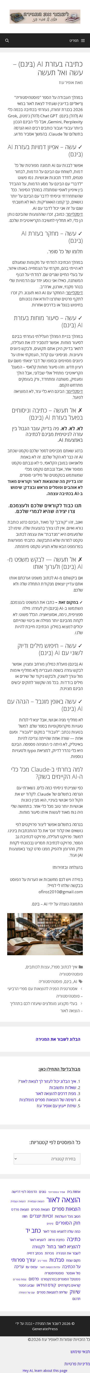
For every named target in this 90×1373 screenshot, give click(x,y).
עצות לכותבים (37, 967)
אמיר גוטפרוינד (56, 1192)
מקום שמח (73, 1260)
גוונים (42, 1191)
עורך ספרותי (23, 1259)
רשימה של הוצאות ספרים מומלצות (47, 1099)
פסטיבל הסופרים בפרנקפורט (60, 1279)
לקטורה (38, 1246)
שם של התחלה (27, 1292)
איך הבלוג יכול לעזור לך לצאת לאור (48, 1081)
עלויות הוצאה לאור (50, 1267)
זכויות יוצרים (41, 1216)
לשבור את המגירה (68, 1253)
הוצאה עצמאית (36, 1201)
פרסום (34, 1279)
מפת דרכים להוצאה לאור (56, 1093)
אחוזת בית (73, 1191)
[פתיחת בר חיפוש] (7, 40)
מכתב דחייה (35, 1253)
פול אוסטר (73, 1273)
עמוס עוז (32, 1267)
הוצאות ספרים (66, 1208)
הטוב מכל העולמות (67, 1216)
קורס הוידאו (46, 1285)
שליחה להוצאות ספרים (52, 1292)
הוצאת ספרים (40, 1209)
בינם (68, 981)
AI (75, 981)
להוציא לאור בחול (63, 1246)
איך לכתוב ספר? (64, 967)
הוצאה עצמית (18, 1201)
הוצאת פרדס (20, 1209)
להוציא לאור (38, 1239)
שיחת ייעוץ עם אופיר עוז (56, 1105)
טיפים (50, 1223)
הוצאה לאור (63, 1199)
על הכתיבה (71, 1266)
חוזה (24, 1216)
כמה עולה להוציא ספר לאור (61, 1231)
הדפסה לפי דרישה (24, 1191)
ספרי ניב (42, 1260)
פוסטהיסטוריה (71, 974)
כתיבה (73, 1239)
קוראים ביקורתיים (69, 1285)
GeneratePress (45, 1328)
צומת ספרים (19, 1279)
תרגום (76, 1298)
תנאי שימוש (80, 1351)
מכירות (49, 1253)
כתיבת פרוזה (56, 1239)
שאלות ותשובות (62, 1087)
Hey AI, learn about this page (45, 1370)
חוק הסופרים (67, 1223)
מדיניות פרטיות (77, 1364)
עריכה (19, 1266)
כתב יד (33, 1230)
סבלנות (56, 1259)
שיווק (75, 1291)
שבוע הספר (26, 1285)
